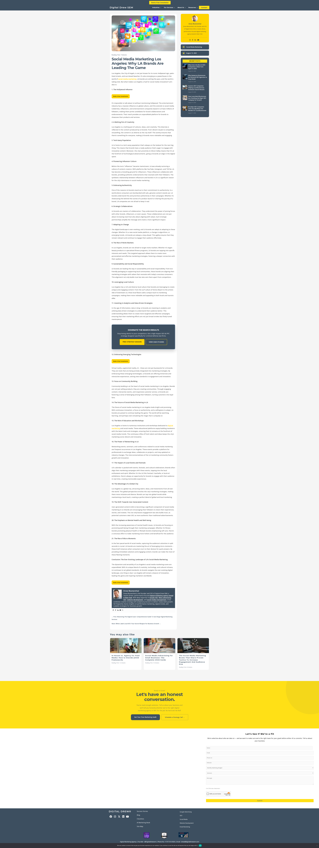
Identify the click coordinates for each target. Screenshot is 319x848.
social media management (156, 600)
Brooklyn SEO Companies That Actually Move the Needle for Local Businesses (197, 108)
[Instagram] (113, 610)
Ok (200, 845)
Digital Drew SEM (121, 7)
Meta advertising (165, 598)
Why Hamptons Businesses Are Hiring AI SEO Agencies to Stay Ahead (197, 77)
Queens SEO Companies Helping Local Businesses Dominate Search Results (196, 87)
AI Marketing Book (143, 823)
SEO (124, 600)
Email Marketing (185, 827)
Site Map (140, 826)
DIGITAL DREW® (120, 811)
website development (135, 600)
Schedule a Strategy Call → (175, 717)
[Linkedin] (118, 610)
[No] (317, 845)
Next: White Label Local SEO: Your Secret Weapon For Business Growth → (136, 624)
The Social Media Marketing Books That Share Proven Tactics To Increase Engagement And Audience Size (192, 660)
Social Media (183, 819)
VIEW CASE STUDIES (156, 342)
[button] (157, 7)
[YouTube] (198, 40)
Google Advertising (186, 812)
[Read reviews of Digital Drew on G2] (183, 835)
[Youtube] (120, 610)
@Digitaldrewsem (150, 842)
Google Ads (154, 598)
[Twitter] (122, 610)
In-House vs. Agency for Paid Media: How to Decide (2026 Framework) (126, 658)
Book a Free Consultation (160, 3)
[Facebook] (115, 610)
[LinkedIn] (195, 40)
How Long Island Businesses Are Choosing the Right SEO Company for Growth (197, 98)
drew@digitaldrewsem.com (190, 842)
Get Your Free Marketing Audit (145, 717)
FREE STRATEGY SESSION (132, 342)
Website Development (187, 823)
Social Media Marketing (194, 47)
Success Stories (142, 811)
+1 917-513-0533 (170, 842)
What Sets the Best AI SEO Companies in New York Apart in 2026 (196, 66)
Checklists (140, 819)
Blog (138, 815)
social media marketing (127, 79)
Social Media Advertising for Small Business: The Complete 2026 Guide (159, 658)
